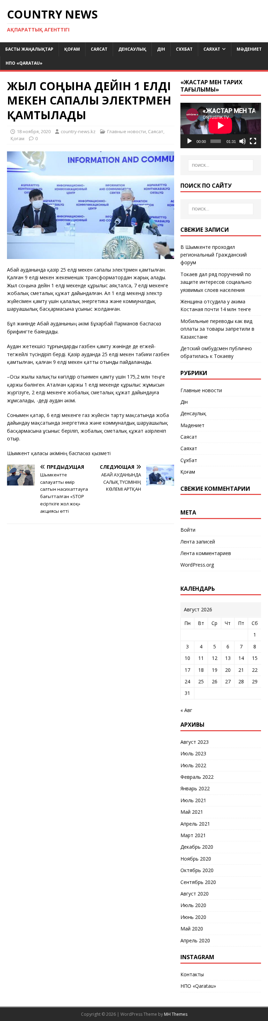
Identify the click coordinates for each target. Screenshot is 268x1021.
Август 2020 (194, 893)
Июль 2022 (193, 765)
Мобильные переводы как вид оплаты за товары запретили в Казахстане (217, 329)
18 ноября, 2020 (34, 131)
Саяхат (211, 49)
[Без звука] (242, 141)
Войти (187, 529)
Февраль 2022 (197, 777)
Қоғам (72, 49)
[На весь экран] (253, 141)
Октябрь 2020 (197, 870)
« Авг (186, 710)
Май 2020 (191, 928)
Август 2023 (194, 742)
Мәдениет (249, 49)
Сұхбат (184, 49)
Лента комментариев (205, 553)
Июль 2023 (193, 753)
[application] (220, 125)
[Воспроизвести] (189, 141)
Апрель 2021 (195, 823)
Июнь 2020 (193, 917)
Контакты (192, 974)
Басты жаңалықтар (29, 49)
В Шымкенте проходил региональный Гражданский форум (213, 255)
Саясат (99, 49)
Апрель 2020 (195, 940)
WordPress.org (197, 564)
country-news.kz (78, 131)
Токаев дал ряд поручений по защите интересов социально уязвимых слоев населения (216, 282)
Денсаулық (132, 49)
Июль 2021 (193, 800)
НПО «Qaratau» (24, 63)
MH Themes (175, 1014)
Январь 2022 (195, 788)
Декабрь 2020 (196, 846)
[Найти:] (221, 165)
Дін (161, 49)
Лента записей (197, 541)
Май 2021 (191, 811)
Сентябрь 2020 (198, 882)
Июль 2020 (193, 905)
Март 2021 (193, 835)
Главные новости (126, 131)
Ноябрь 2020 (195, 858)
